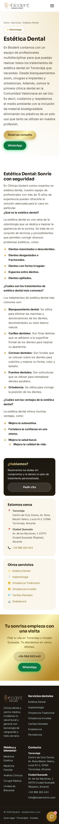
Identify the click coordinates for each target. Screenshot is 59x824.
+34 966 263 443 (22, 547)
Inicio (6, 22)
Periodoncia (35, 734)
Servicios (16, 22)
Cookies (34, 818)
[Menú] (52, 6)
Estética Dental (21, 570)
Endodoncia (19, 601)
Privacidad (22, 818)
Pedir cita (29, 487)
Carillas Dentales (22, 595)
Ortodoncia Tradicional (26, 583)
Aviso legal (9, 818)
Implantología (20, 576)
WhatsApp (15, 145)
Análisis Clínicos (13, 775)
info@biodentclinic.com (41, 797)
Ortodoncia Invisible (24, 589)
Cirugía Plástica (12, 780)
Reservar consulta (20, 135)
